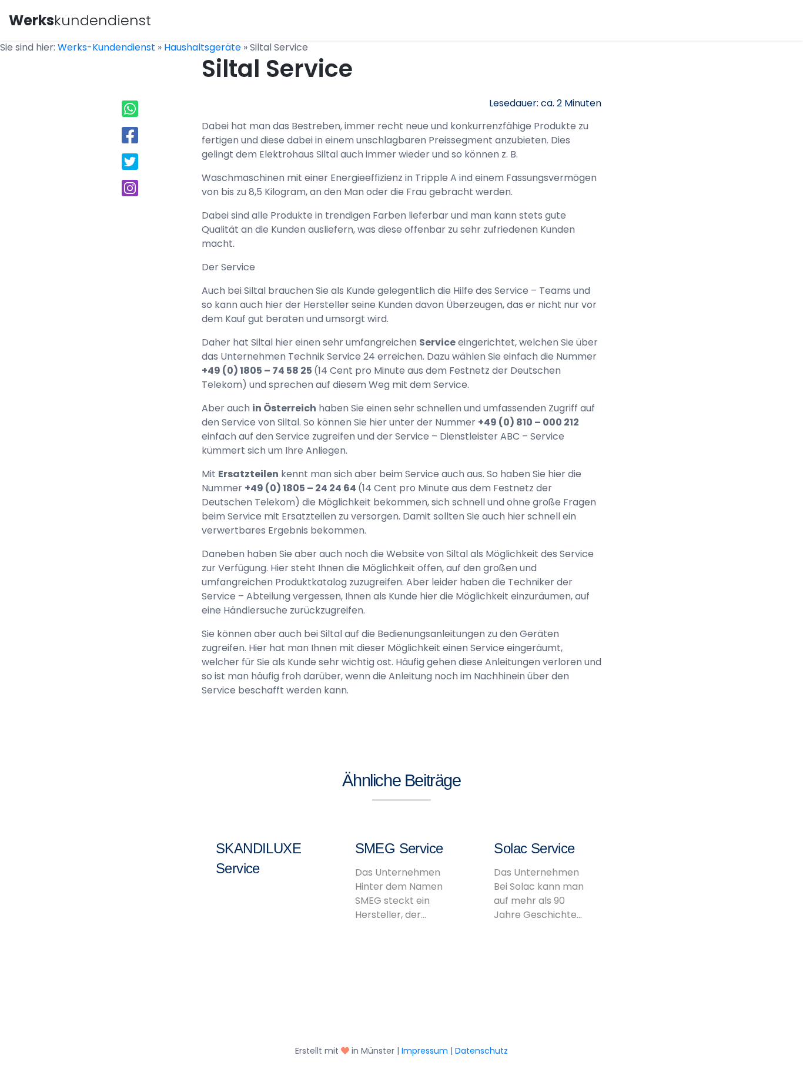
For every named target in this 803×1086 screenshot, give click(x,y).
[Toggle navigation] (777, 19)
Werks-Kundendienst (106, 47)
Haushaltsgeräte (202, 47)
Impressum (425, 1051)
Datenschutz (481, 1051)
